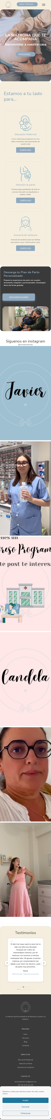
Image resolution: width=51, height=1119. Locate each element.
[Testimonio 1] (21, 987)
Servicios (25, 1038)
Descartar (25, 1107)
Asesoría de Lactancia (25, 1067)
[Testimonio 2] (23, 987)
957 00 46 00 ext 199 (25, 1085)
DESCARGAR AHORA (18, 297)
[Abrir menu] (43, 4)
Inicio (25, 1034)
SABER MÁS (25, 150)
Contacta (25, 1045)
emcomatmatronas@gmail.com (25, 1082)
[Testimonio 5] (29, 987)
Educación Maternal (25, 1060)
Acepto (25, 1100)
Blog (25, 1042)
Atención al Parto (25, 1063)
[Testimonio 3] (25, 987)
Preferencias (25, 1113)
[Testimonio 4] (27, 987)
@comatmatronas (25, 344)
